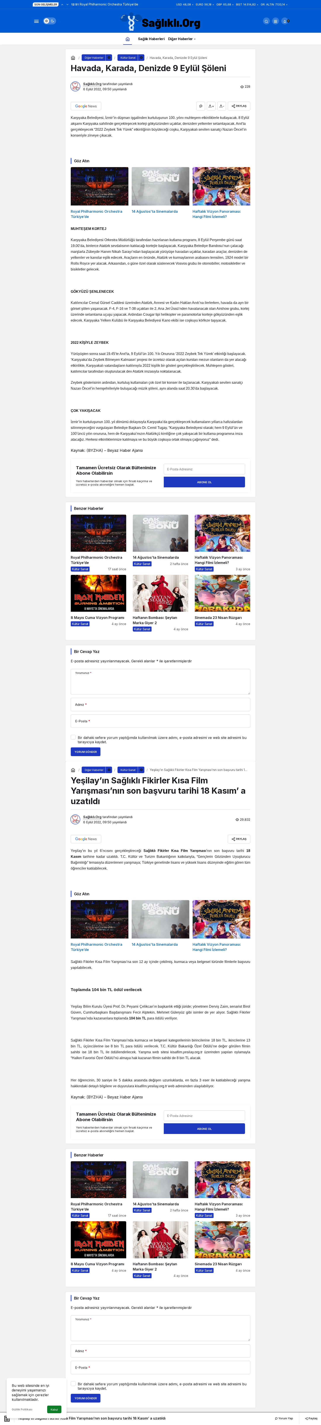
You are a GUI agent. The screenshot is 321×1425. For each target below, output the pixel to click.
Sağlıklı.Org (92, 84)
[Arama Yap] (266, 20)
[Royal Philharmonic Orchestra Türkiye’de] (99, 193)
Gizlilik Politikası (22, 1409)
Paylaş (313, 1418)
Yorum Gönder (85, 752)
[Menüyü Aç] (36, 20)
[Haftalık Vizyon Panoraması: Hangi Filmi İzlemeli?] (221, 193)
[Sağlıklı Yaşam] (160, 22)
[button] (275, 20)
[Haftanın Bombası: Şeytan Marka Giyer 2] (160, 603)
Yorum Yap (285, 1418)
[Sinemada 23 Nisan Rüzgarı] (222, 603)
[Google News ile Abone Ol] (86, 106)
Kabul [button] (54, 1409)
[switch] (49, 20)
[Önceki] (62, 4)
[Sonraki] (67, 4)
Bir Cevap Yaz (86, 651)
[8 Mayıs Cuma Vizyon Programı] (98, 603)
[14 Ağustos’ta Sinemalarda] (160, 193)
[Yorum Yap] (200, 106)
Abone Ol (204, 482)
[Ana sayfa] (127, 39)
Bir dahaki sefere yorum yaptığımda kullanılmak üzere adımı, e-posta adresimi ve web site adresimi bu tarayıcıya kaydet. (162, 739)
